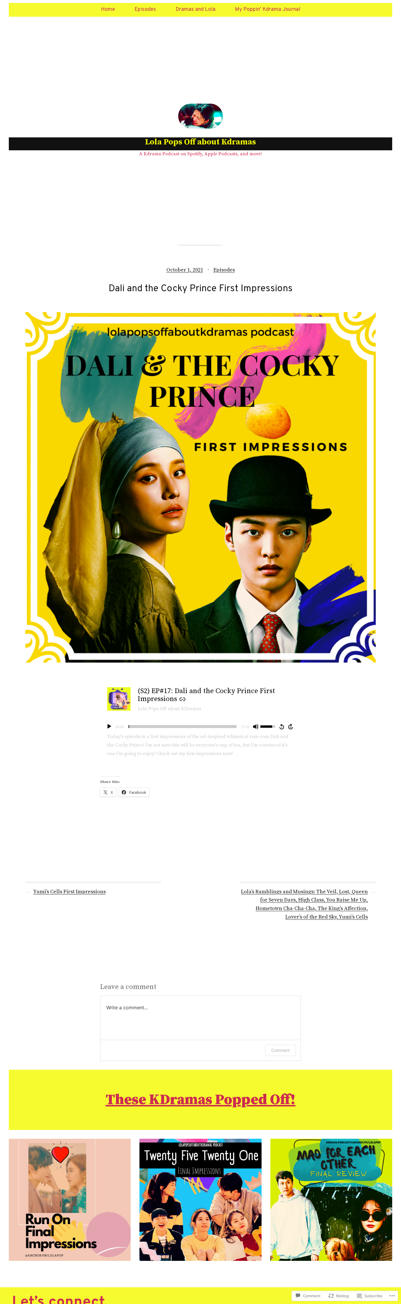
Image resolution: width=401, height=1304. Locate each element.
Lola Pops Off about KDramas (169, 709)
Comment (280, 1050)
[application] (200, 726)
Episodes (224, 270)
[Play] (109, 727)
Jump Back (281, 727)
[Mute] (256, 727)
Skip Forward (291, 727)
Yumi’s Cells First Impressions (69, 891)
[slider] (182, 726)
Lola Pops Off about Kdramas (200, 142)
